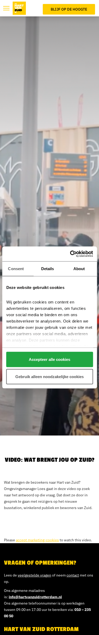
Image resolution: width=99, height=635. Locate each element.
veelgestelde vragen (34, 575)
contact (73, 575)
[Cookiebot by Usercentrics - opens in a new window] (70, 254)
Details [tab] (47, 268)
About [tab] (79, 268)
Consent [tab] (16, 268)
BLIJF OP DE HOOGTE (69, 9)
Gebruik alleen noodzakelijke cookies (49, 376)
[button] (6, 8)
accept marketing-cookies (37, 540)
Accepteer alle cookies (49, 359)
